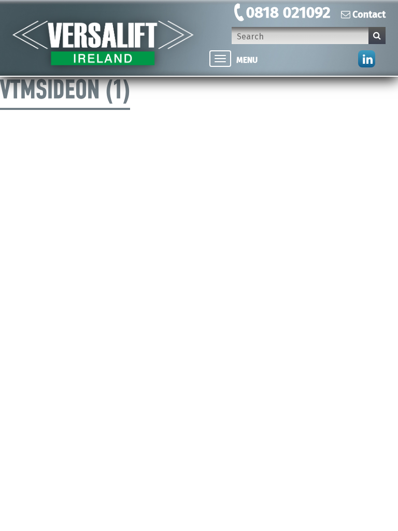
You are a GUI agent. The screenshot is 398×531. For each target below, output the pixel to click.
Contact (369, 14)
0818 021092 (288, 12)
